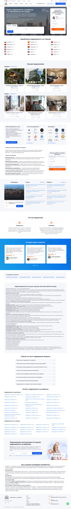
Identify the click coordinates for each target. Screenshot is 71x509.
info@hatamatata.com (55, 503)
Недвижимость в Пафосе (51, 415)
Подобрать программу (57, 169)
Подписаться (19, 206)
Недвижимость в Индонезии (10, 427)
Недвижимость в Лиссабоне (52, 396)
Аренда (14, 25)
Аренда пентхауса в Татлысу (14, 112)
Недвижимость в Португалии (58, 427)
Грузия (55, 51)
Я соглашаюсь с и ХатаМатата (58, 167)
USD (52, 0)
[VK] (5, 503)
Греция (31, 49)
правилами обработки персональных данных (22, 455)
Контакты (28, 497)
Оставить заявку (50, 3)
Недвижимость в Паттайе (9, 408)
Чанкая (58, 114)
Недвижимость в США (9, 431)
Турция (55, 42)
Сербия (8, 54)
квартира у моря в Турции (11, 277)
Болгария (9, 42)
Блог (27, 496)
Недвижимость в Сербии (57, 431)
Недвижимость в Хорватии (26, 429)
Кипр (55, 47)
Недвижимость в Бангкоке (52, 402)
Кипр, (13, 114)
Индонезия (32, 44)
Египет (55, 54)
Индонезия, (14, 88)
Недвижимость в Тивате (51, 399)
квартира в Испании (60, 277)
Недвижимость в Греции (41, 429)
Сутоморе (38, 115)
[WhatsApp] (67, 503)
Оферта (27, 501)
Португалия (32, 47)
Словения (32, 54)
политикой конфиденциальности (57, 167)
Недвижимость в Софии (9, 402)
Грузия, (34, 88)
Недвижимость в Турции (41, 424)
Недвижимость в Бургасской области (12, 394)
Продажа (9, 25)
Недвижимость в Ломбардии (52, 418)
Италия (55, 44)
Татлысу (16, 114)
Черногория (9, 44)
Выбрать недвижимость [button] (11, 142)
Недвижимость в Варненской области (54, 410)
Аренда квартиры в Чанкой (56, 112)
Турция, (55, 88)
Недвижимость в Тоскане (51, 412)
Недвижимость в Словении (10, 433)
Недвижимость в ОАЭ (25, 431)
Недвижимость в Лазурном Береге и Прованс (35, 399)
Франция (56, 49)
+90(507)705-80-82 (54, 500)
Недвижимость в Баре (9, 410)
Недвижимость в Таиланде (41, 427)
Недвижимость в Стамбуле (10, 405)
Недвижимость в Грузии (41, 431)
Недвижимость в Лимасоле (31, 418)
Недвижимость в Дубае (30, 402)
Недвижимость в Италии (25, 427)
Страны (10, 3)
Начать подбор (57, 29)
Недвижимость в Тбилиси (30, 412)
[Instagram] (8, 503)
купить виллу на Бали (36, 277)
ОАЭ (31, 51)
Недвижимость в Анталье (51, 394)
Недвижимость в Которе (30, 408)
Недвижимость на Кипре (9, 429)
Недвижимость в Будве (9, 399)
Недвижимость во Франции (58, 429)
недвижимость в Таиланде (48, 277)
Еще (30, 3)
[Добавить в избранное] (23, 70)
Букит (17, 88)
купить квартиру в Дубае (25, 277)
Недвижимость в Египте (25, 433)
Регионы (16, 3)
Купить (21, 3)
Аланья (58, 88)
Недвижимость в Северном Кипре (53, 408)
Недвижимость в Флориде (10, 412)
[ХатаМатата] (6, 497)
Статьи (28, 182)
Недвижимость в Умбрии (9, 418)
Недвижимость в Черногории (58, 423)
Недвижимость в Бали (9, 396)
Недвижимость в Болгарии (10, 424)
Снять (26, 3)
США (8, 51)
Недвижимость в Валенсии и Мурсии (33, 394)
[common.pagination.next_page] (66, 256)
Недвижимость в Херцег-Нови (31, 415)
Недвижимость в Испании (25, 424)
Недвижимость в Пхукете (51, 405)
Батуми (37, 88)
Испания (32, 42)
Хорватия (9, 49)
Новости (49, 182)
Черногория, (34, 115)
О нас (27, 499)
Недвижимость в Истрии (30, 410)
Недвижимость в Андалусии (31, 396)
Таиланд (9, 47)
